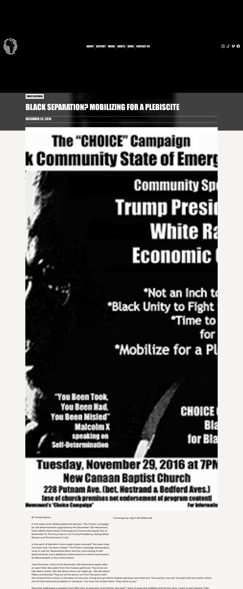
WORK (111, 46)
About (90, 46)
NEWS (131, 46)
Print (213, 119)
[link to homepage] (10, 46)
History (101, 46)
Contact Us (143, 46)
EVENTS (121, 46)
